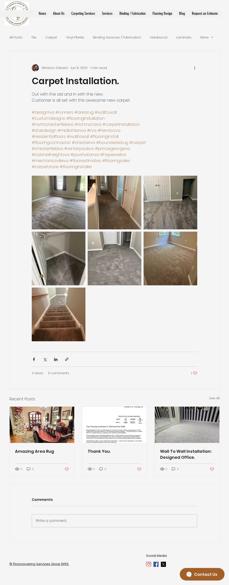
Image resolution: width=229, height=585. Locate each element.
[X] (163, 564)
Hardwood (158, 37)
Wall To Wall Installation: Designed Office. (186, 454)
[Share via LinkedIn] (56, 359)
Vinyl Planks (75, 37)
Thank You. (99, 451)
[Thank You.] (114, 425)
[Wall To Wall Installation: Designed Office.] (187, 425)
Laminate (183, 37)
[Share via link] (67, 359)
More (204, 37)
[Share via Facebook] (34, 359)
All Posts (15, 37)
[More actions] (194, 67)
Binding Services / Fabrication (117, 37)
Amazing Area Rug (34, 451)
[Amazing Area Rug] (42, 425)
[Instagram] (148, 564)
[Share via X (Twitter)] (45, 359)
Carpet (51, 37)
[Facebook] (156, 564)
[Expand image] (58, 202)
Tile (33, 37)
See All (214, 398)
